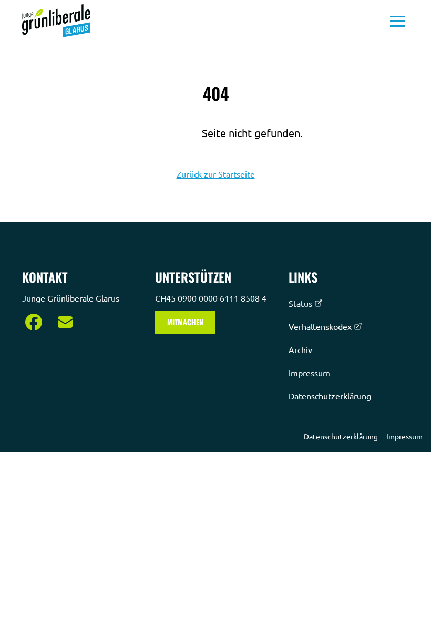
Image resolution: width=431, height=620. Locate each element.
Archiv (300, 349)
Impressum (309, 372)
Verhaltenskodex (320, 326)
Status (300, 303)
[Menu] (397, 21)
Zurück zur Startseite (216, 174)
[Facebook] (33, 322)
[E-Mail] (65, 322)
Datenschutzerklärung (330, 395)
